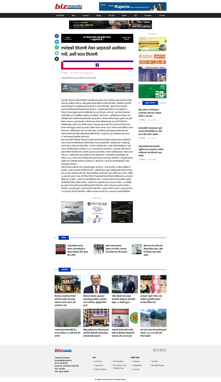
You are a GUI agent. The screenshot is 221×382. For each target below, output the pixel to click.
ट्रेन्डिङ (64, 237)
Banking (98, 15)
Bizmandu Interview (158, 365)
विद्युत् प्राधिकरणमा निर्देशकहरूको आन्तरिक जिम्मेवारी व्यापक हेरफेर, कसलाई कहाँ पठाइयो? (96, 333)
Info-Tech (111, 15)
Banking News (137, 365)
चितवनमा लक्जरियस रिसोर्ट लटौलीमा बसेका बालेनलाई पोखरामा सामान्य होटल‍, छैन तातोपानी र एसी (65, 300)
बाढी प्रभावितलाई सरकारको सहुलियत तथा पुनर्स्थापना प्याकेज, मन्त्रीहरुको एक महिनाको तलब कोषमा (151, 151)
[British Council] (97, 65)
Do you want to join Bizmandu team (119, 366)
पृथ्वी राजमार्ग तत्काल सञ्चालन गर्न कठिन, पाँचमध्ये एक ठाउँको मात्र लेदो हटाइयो (116, 249)
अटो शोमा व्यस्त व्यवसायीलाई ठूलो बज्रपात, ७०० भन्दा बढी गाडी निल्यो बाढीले (153, 333)
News (73, 15)
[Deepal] (110, 24)
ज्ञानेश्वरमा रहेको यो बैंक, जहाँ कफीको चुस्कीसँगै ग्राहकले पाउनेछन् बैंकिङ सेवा (151, 299)
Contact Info (99, 365)
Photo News (148, 15)
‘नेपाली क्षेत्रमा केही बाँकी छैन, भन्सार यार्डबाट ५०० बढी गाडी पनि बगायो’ (67, 333)
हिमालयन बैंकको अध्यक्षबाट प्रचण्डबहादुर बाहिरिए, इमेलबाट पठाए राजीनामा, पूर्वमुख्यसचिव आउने (95, 300)
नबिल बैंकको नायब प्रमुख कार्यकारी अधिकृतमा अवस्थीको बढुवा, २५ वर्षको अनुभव (123, 299)
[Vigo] (72, 212)
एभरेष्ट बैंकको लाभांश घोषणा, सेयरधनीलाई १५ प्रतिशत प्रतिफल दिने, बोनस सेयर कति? (77, 250)
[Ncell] (97, 38)
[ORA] (97, 88)
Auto (135, 15)
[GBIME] (97, 212)
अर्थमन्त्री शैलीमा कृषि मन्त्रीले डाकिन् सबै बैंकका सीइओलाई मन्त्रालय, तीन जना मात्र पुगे (123, 333)
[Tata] (122, 212)
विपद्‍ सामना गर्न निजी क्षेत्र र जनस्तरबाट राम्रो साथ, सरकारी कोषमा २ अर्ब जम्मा (149, 113)
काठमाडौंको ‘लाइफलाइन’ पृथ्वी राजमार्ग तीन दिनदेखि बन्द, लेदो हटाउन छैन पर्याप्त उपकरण (150, 131)
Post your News (118, 361)
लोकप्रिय (65, 269)
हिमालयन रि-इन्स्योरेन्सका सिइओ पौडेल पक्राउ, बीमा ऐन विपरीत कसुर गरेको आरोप (153, 250)
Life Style (162, 15)
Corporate (86, 15)
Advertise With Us (101, 369)
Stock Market (60, 15)
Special (124, 15)
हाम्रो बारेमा (98, 361)
